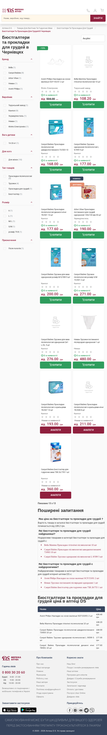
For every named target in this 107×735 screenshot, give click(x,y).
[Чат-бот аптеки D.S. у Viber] (92, 710)
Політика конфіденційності (48, 689)
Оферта (40, 697)
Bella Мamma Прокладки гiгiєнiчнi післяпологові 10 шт (70, 545)
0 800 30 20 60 (13, 672)
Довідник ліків (73, 697)
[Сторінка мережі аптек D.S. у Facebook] (69, 710)
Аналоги (56, 430)
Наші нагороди (43, 667)
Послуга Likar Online (76, 693)
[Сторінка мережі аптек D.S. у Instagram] (75, 710)
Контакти (40, 686)
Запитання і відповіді (76, 686)
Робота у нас (42, 678)
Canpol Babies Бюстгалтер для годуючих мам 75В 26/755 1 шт (73, 587)
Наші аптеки (72, 671)
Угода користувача (44, 693)
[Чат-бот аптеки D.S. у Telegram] (86, 710)
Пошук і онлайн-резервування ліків (83, 667)
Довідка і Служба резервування (81, 678)
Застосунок (72, 682)
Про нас (40, 664)
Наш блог (71, 664)
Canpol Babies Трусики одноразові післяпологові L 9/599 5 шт (73, 556)
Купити (57, 105)
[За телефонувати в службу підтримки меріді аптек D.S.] (88, 11)
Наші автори (42, 682)
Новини (39, 671)
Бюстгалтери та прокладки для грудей (75, 28)
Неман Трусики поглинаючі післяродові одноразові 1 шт (71, 583)
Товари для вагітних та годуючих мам (34, 28)
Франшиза (41, 675)
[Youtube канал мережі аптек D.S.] (81, 710)
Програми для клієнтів (77, 675)
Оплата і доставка (75, 689)
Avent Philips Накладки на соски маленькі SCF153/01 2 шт (71, 578)
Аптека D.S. (7, 28)
